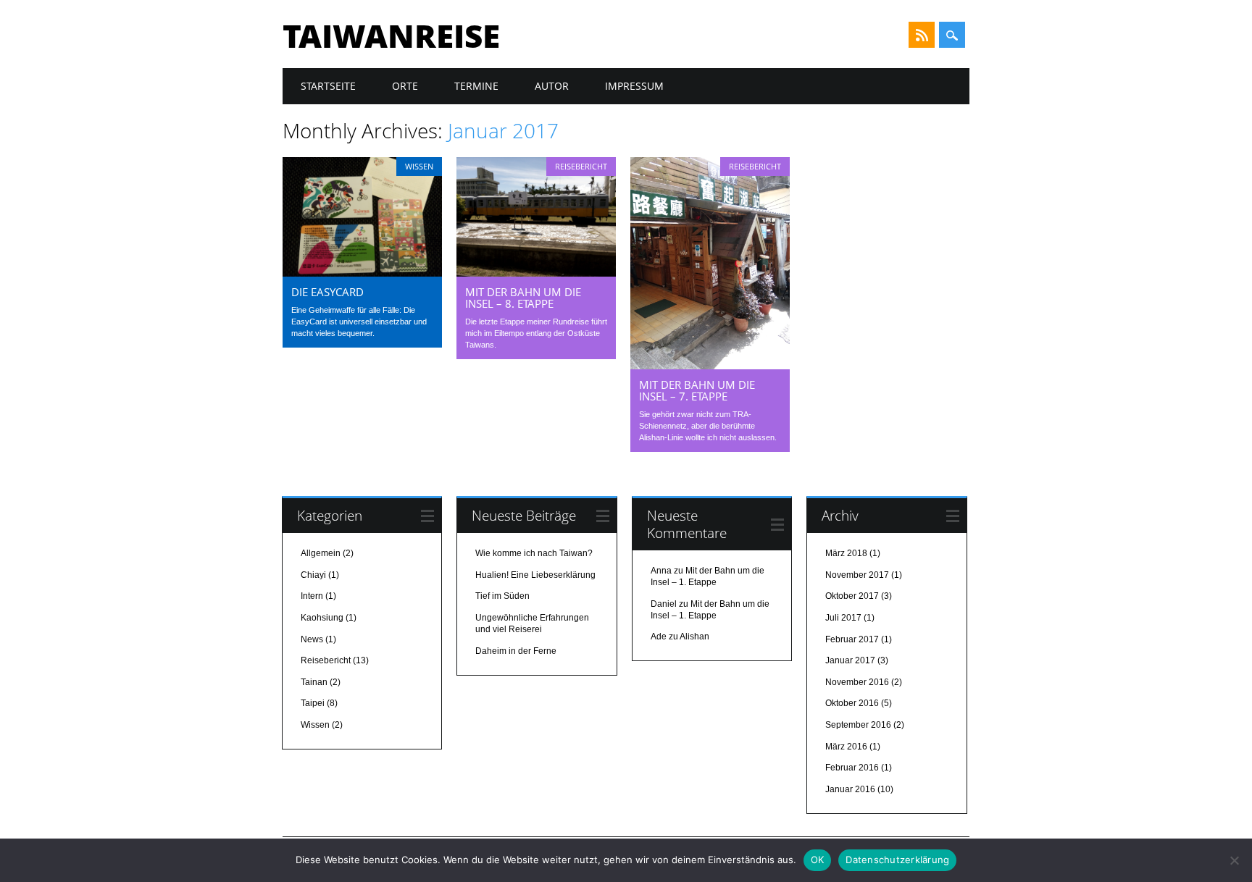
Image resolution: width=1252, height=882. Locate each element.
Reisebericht (581, 166)
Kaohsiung (322, 618)
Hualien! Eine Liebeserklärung (535, 575)
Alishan (694, 636)
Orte (405, 86)
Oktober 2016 (852, 703)
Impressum (634, 86)
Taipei (313, 703)
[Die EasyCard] (362, 273)
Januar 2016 (850, 789)
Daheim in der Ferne (515, 651)
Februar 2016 (852, 768)
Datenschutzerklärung (897, 859)
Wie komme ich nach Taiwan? (534, 553)
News (312, 639)
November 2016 (857, 682)
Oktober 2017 (852, 596)
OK (818, 859)
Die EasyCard (327, 292)
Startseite (328, 86)
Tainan (314, 682)
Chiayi (313, 575)
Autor (552, 86)
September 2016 (858, 725)
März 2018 (846, 553)
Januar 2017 (850, 660)
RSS (922, 35)
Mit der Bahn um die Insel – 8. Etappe (523, 298)
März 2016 (846, 747)
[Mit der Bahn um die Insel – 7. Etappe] (710, 365)
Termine (476, 86)
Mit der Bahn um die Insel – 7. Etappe (697, 390)
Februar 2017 (852, 639)
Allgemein (321, 553)
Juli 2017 (843, 618)
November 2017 (857, 575)
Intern (312, 596)
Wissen (419, 166)
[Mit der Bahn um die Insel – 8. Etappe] (536, 273)
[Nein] (1234, 860)
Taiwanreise (391, 35)
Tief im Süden (502, 596)
